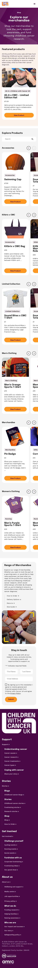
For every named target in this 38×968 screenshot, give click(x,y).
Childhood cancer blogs (13, 795)
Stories (5, 786)
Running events (10, 849)
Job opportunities (11, 896)
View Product (24, 115)
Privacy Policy (15, 693)
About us (5, 882)
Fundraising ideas (11, 866)
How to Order (12, 596)
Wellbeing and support (13, 887)
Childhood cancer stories (14, 803)
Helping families (10, 914)
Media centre (9, 891)
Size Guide (11, 607)
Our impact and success (13, 926)
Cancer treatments (11, 761)
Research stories (10, 811)
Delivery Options (13, 599)
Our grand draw (10, 870)
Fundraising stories (11, 807)
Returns (10, 603)
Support (5, 744)
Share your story (10, 774)
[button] (29, 148)
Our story (8, 930)
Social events (9, 853)
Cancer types (9, 765)
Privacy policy (9, 901)
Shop (6, 820)
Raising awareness (11, 918)
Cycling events (10, 845)
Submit (11, 699)
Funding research (11, 910)
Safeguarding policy (12, 935)
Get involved (7, 836)
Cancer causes (10, 753)
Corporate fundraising (13, 862)
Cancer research (10, 757)
